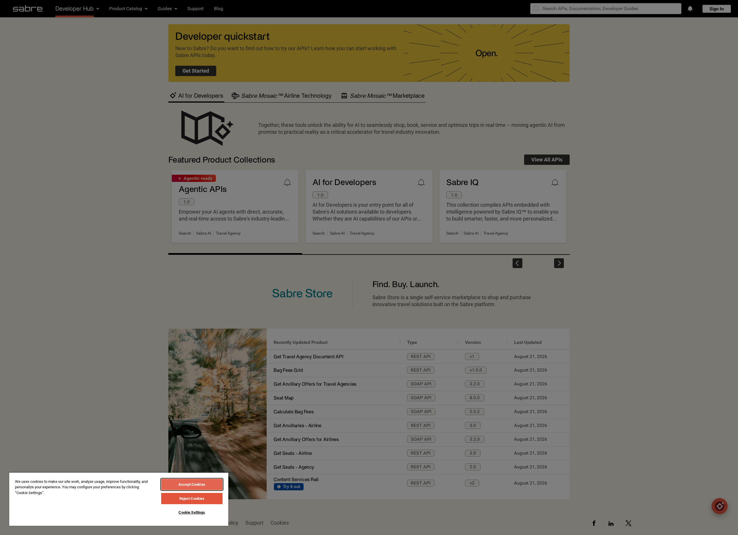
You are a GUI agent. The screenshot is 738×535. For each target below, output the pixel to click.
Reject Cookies (192, 498)
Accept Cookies (191, 484)
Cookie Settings (191, 512)
